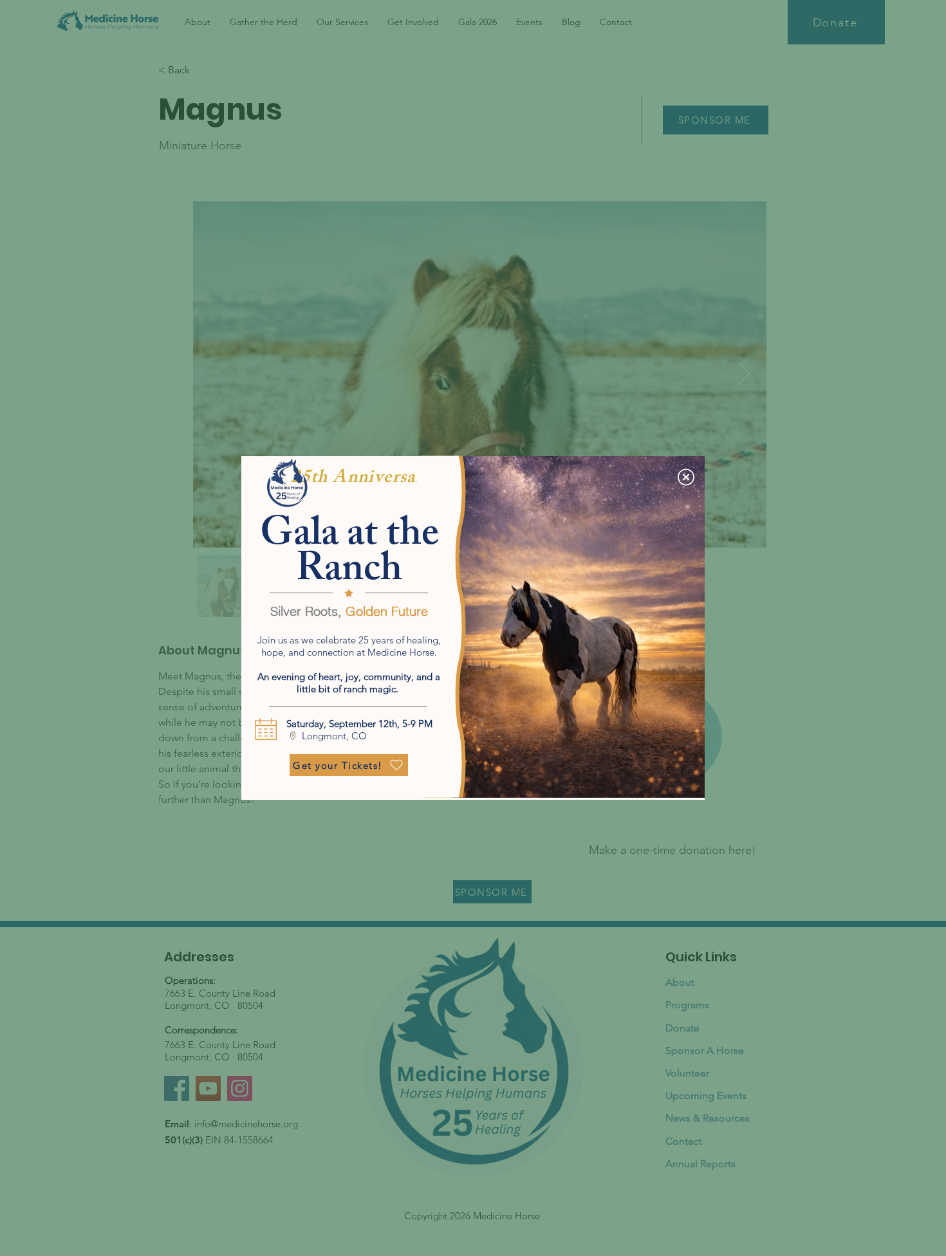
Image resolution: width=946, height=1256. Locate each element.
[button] (686, 477)
